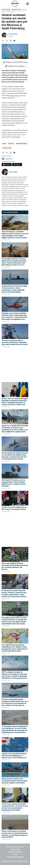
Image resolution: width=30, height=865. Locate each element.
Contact (15, 854)
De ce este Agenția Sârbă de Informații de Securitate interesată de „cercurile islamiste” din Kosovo (15, 566)
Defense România (6, 9)
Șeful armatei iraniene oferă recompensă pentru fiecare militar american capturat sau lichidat (15, 781)
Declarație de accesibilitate (15, 857)
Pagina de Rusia (14, 95)
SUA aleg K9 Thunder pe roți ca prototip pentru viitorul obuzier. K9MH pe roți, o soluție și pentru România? (14, 483)
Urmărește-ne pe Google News (16, 66)
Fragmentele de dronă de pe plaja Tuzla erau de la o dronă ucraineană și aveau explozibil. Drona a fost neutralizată (14, 289)
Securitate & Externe (16, 9)
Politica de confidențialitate (15, 847)
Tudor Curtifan (13, 34)
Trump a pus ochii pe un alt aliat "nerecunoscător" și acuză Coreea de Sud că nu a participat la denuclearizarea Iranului (15, 807)
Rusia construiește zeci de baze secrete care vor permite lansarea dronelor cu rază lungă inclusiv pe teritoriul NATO (15, 834)
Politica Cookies (15, 849)
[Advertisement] (15, 364)
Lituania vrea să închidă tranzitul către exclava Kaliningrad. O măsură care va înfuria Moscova (14, 756)
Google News (9, 158)
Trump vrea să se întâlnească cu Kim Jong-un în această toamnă (14, 508)
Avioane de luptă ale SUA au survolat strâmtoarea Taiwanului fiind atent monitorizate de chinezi (15, 342)
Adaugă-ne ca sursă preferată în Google (16, 62)
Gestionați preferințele (15, 852)
